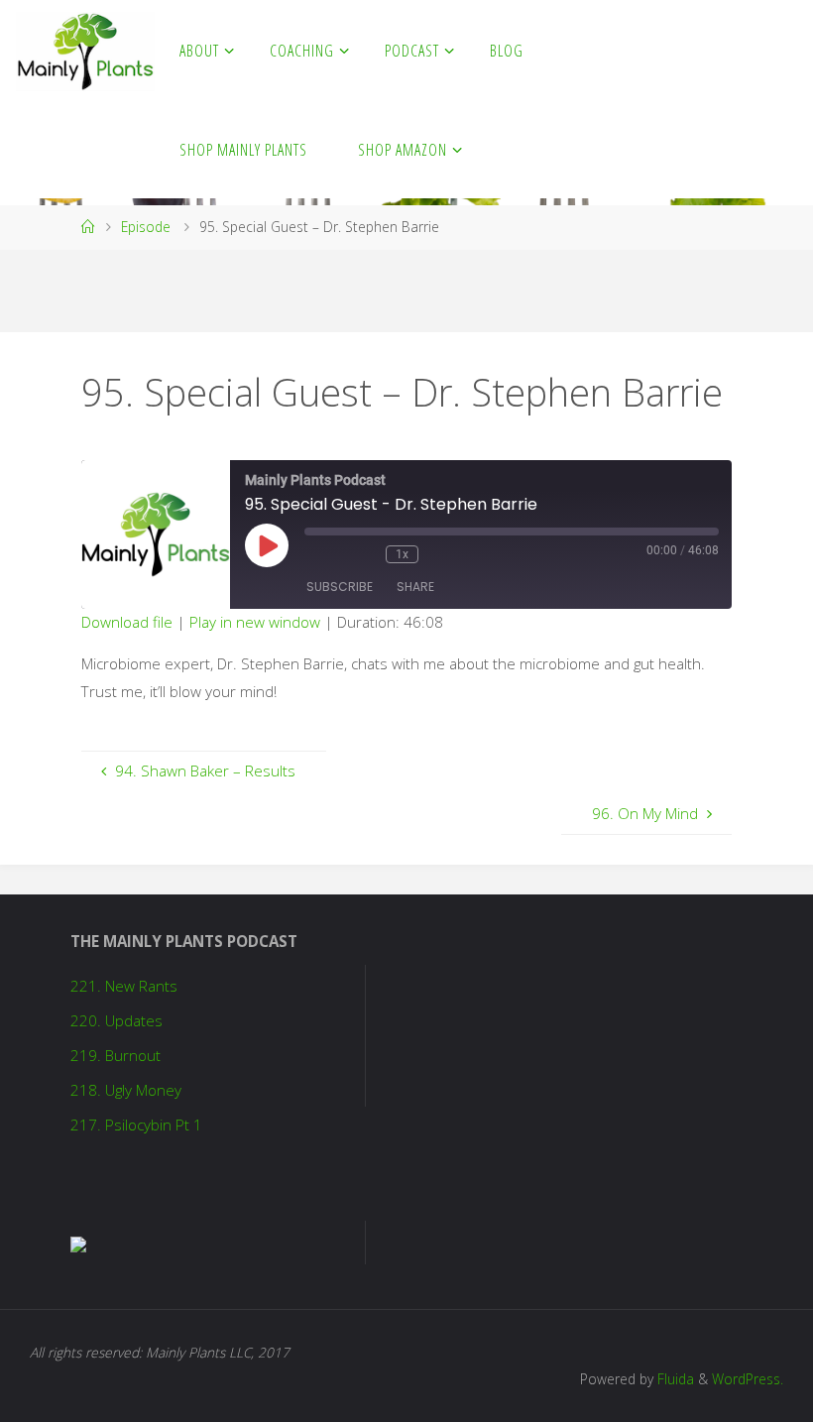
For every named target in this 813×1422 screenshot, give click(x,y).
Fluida (673, 1378)
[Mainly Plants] (85, 49)
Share (415, 586)
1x (402, 554)
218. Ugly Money (125, 1090)
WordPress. (747, 1378)
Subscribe (339, 586)
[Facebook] (692, 50)
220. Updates (116, 1020)
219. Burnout (115, 1055)
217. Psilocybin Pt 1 (136, 1124)
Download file (127, 622)
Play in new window (254, 622)
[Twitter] (722, 50)
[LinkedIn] (781, 50)
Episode (146, 226)
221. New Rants (123, 986)
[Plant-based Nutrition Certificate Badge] (78, 1242)
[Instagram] (751, 50)
